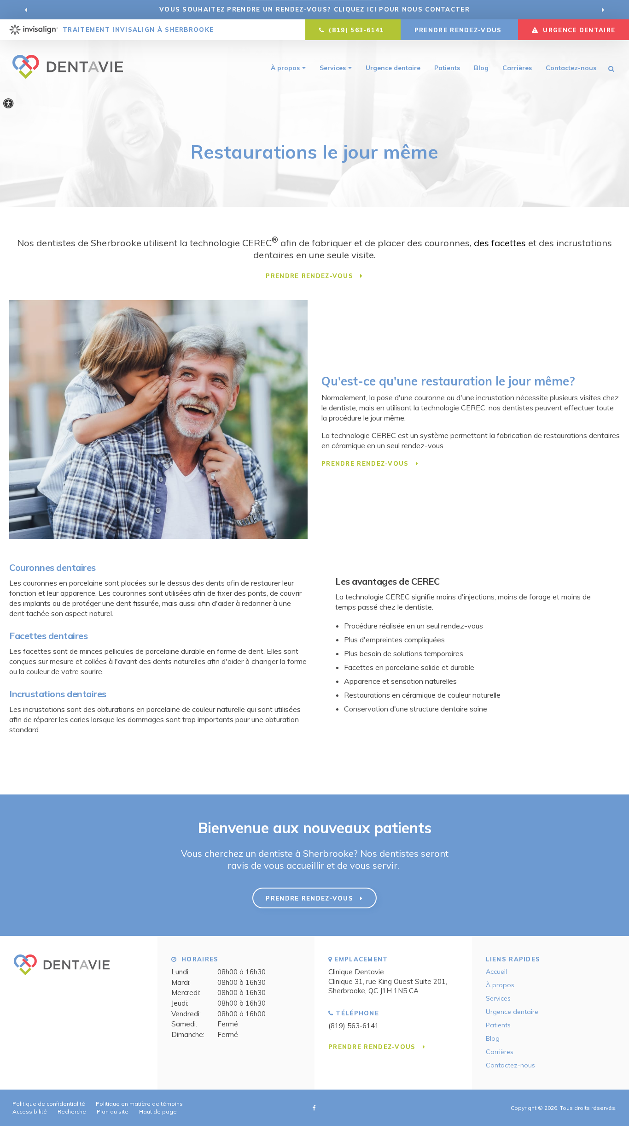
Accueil (496, 971)
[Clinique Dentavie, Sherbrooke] (62, 979)
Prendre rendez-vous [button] (459, 30)
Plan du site (112, 1111)
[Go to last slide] (26, 10)
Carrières (517, 68)
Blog (481, 68)
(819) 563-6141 (353, 1025)
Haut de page (158, 1111)
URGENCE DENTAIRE (578, 30)
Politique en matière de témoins (139, 1103)
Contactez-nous (571, 68)
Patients (447, 68)
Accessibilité (29, 1111)
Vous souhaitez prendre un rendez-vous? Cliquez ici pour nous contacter (314, 9)
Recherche (72, 1111)
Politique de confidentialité (48, 1103)
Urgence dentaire (393, 68)
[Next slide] (603, 10)
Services (333, 68)
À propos (285, 68)
